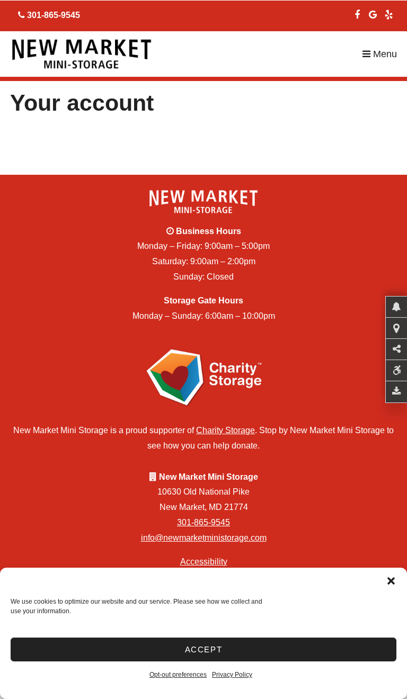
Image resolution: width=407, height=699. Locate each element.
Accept (204, 649)
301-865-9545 (203, 522)
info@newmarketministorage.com (204, 537)
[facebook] (357, 13)
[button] (391, 581)
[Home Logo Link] (186, 54)
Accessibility (203, 561)
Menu (383, 54)
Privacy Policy (232, 674)
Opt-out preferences (178, 674)
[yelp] (389, 13)
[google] (373, 13)
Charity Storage (225, 430)
